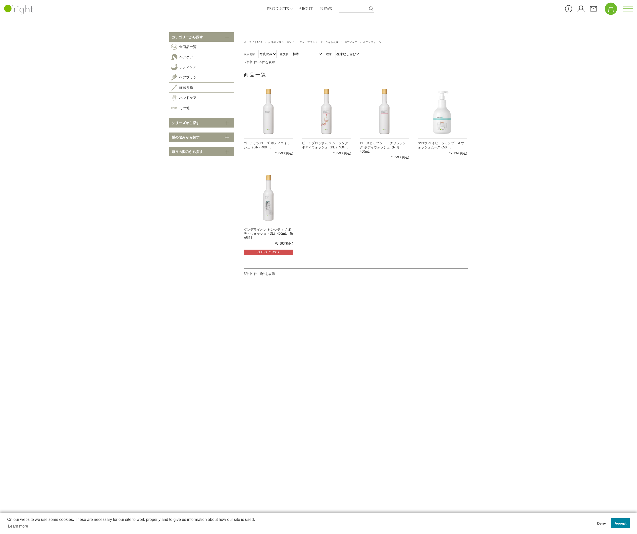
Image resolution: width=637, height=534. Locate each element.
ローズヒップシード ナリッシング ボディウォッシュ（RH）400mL (383, 147)
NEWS (326, 8)
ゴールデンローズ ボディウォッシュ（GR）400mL (267, 145)
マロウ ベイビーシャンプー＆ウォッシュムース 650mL (441, 145)
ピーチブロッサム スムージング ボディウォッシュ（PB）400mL (325, 145)
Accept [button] (621, 523)
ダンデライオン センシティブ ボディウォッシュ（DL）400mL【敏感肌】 (268, 234)
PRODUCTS (277, 8)
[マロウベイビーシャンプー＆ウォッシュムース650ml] (442, 111)
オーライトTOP (253, 42)
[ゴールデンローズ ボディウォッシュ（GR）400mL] (268, 111)
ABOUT (306, 8)
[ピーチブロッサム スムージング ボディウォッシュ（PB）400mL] (326, 111)
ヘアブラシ (188, 77)
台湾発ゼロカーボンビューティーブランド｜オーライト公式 (303, 42)
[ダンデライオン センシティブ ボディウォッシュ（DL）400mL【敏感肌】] (268, 197)
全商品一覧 (188, 47)
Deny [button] (601, 523)
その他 (184, 108)
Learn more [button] (18, 526)
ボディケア (350, 42)
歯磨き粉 (186, 87)
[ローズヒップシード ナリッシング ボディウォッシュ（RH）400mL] (384, 111)
